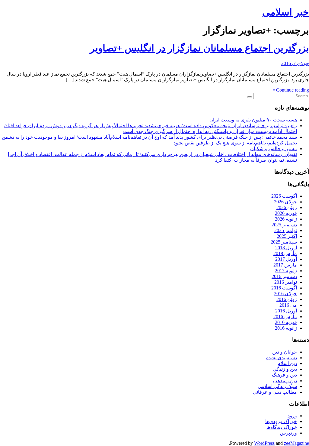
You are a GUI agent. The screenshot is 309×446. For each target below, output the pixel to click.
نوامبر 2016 (285, 282)
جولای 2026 (285, 201)
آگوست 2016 (284, 287)
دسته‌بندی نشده (281, 357)
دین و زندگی (285, 369)
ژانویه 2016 (286, 328)
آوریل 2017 (286, 259)
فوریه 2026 (286, 213)
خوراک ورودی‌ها (281, 421)
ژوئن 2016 (286, 299)
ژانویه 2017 (286, 270)
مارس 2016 (285, 316)
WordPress (264, 443)
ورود (292, 415)
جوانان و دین (284, 351)
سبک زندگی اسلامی (277, 386)
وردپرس (288, 432)
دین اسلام (287, 363)
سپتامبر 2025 (284, 241)
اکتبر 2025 (287, 236)
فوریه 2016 (286, 322)
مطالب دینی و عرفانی (275, 392)
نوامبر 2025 (285, 230)
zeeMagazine (296, 443)
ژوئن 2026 (286, 207)
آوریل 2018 (286, 247)
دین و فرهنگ (284, 374)
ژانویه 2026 (286, 218)
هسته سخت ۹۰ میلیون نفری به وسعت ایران (253, 119)
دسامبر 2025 (284, 224)
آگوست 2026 (284, 196)
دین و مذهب (285, 380)
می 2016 (288, 305)
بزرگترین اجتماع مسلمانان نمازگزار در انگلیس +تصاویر (199, 48)
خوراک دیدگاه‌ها (281, 427)
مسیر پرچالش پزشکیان (273, 148)
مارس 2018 (285, 253)
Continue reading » (290, 89)
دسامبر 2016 (284, 276)
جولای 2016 (285, 293)
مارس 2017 (285, 264)
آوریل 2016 (286, 310)
